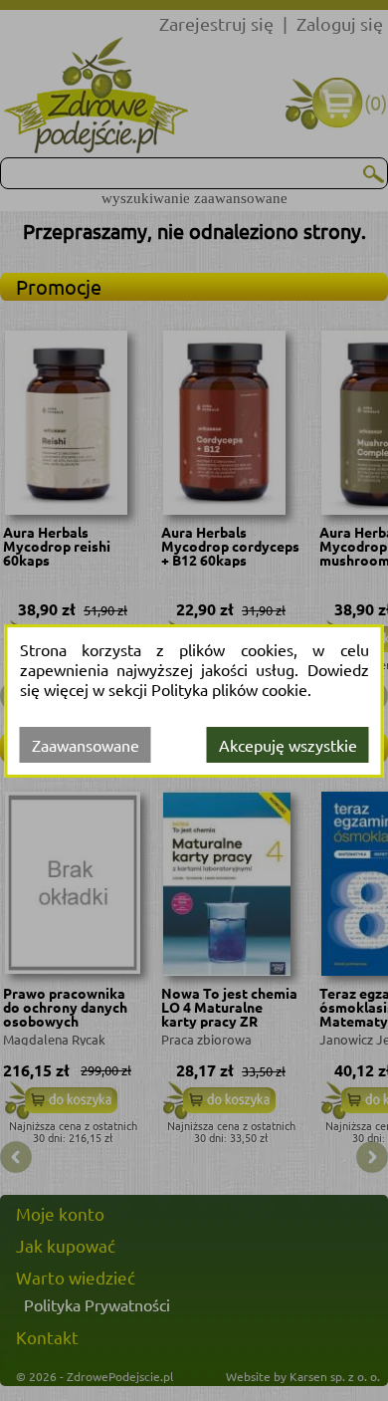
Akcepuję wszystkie (288, 745)
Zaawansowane (85, 745)
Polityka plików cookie (229, 689)
